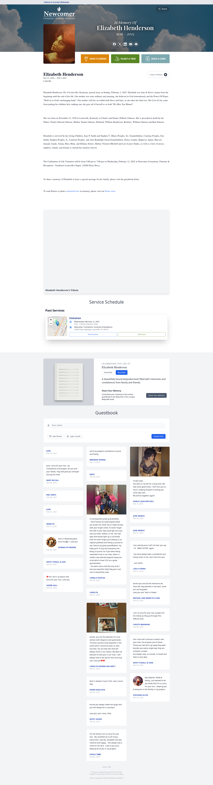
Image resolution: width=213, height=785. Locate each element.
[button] (57, 323)
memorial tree (73, 190)
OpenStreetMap (109, 778)
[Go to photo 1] (105, 631)
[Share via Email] (130, 44)
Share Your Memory (156, 395)
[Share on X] (120, 44)
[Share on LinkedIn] (125, 44)
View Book (108, 372)
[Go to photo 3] (107, 631)
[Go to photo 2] (106, 631)
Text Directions (93, 334)
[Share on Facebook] (114, 44)
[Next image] (123, 617)
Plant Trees (142, 334)
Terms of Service (113, 774)
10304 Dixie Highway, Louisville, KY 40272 (91, 329)
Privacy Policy (99, 774)
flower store (110, 190)
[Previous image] (89, 617)
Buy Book (121, 372)
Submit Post (158, 436)
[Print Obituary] (136, 44)
